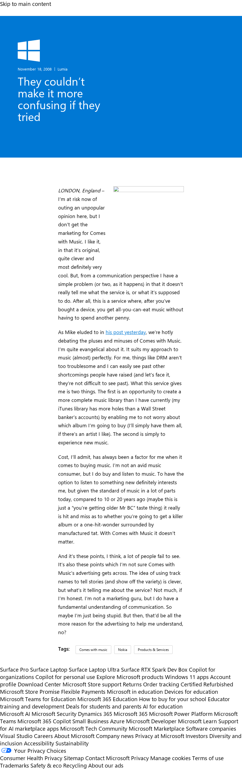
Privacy (140, 758)
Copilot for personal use (65, 676)
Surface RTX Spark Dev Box (154, 669)
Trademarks (14, 765)
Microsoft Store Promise (30, 691)
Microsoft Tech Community (93, 728)
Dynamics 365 (95, 713)
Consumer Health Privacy (31, 758)
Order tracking (161, 684)
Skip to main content (25, 3)
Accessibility (39, 743)
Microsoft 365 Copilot (44, 721)
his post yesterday (126, 332)
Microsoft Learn (197, 721)
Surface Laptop (48, 669)
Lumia (63, 68)
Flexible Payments (83, 691)
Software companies (211, 728)
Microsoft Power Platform (180, 713)
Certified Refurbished (207, 684)
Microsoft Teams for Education (38, 699)
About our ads (105, 765)
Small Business (90, 721)
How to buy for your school (172, 699)
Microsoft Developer (151, 721)
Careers (43, 735)
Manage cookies (170, 758)
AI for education (163, 706)
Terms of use (208, 758)
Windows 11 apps (187, 676)
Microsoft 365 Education (107, 699)
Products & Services (153, 649)
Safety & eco (46, 765)
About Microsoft (74, 735)
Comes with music (93, 649)
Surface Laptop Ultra (94, 669)
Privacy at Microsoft (159, 735)
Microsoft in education (135, 691)
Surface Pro (14, 669)
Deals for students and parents (103, 706)
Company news (115, 735)
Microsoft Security (54, 713)
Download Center (39, 684)
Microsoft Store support (92, 684)
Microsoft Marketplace (156, 728)
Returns (132, 684)
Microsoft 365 (131, 713)
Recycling (75, 765)
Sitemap (74, 758)
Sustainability (72, 743)
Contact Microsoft (107, 758)
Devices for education (191, 691)
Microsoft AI (15, 713)
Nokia (122, 649)
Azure (117, 721)
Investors (197, 735)
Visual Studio (16, 735)
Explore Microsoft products (130, 676)
